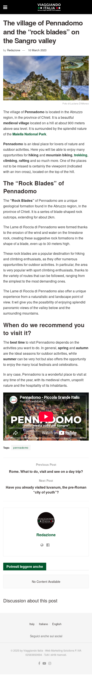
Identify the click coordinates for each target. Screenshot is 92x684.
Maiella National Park (29, 134)
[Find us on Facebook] (39, 663)
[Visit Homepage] (49, 7)
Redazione (13, 50)
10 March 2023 (37, 50)
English (56, 624)
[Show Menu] (5, 7)
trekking (80, 154)
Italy (32, 624)
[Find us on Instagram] (49, 663)
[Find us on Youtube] (44, 663)
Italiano (43, 624)
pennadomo (20, 447)
